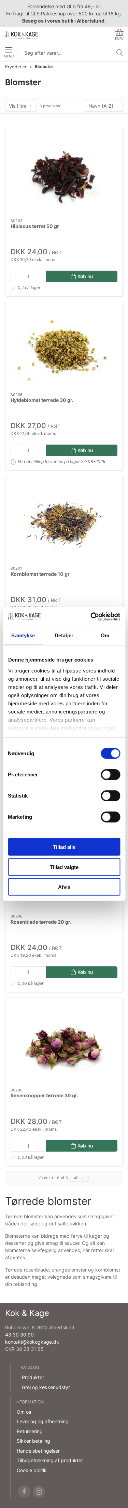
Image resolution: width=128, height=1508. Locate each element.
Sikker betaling (33, 1441)
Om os (24, 1412)
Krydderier (16, 66)
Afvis (64, 887)
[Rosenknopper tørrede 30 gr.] (64, 1043)
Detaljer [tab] (64, 635)
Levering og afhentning (43, 1421)
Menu (9, 56)
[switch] (110, 774)
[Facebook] (24, 1491)
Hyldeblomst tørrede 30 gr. (42, 400)
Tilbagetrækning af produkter (50, 1460)
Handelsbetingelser (38, 1451)
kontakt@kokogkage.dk (32, 1342)
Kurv (119, 38)
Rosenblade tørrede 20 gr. (41, 922)
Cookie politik (32, 1470)
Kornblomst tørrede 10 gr (40, 574)
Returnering (30, 1431)
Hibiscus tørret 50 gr (35, 226)
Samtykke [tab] (23, 635)
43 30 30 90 (19, 1334)
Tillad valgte (64, 867)
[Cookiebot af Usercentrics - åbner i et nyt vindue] (91, 616)
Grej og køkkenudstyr (46, 1387)
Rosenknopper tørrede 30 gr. (44, 1095)
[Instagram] (39, 1491)
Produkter (33, 1377)
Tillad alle (64, 847)
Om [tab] (105, 635)
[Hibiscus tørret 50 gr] (64, 173)
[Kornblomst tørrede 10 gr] (64, 521)
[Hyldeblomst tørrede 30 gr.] (64, 347)
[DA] (21, 35)
